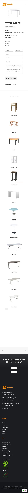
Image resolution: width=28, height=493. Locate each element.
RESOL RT (14, 254)
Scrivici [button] (14, 368)
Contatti (4, 449)
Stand (4, 429)
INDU (14, 150)
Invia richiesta (11, 78)
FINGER (14, 132)
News (4, 447)
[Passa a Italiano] (24, 491)
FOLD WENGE (14, 272)
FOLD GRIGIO (14, 289)
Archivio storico (6, 444)
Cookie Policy (6, 453)
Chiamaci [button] (14, 371)
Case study (5, 427)
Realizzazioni (6, 442)
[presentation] (6, 309)
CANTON (14, 220)
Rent (3, 433)
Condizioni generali (7, 455)
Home (4, 423)
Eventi (4, 431)
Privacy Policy (6, 451)
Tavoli (14, 85)
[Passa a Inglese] (26, 491)
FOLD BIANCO (14, 307)
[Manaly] (7, 4)
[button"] (2, 409)
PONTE (14, 202)
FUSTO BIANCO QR (14, 237)
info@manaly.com (7, 392)
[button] (14, 12)
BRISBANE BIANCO (14, 167)
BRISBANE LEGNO (14, 185)
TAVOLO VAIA (14, 115)
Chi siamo (5, 425)
